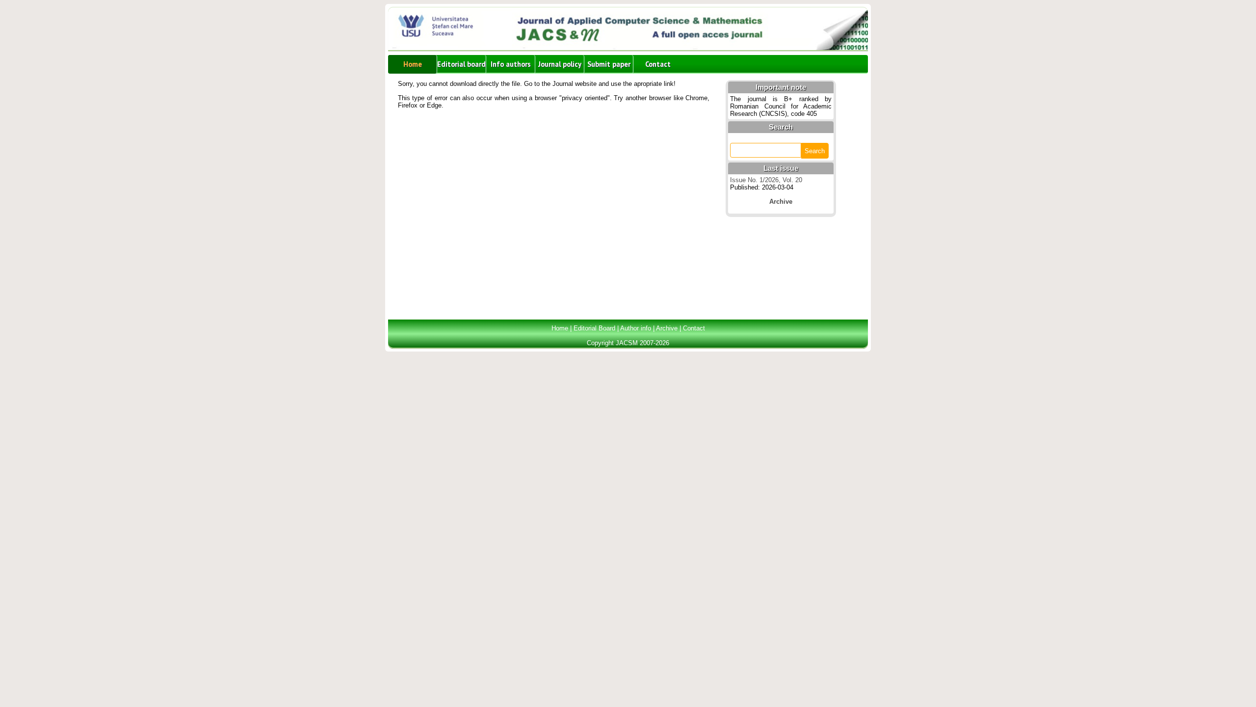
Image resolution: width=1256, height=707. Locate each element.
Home (412, 64)
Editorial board (461, 64)
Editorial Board (594, 328)
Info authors (511, 64)
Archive (667, 328)
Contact (658, 64)
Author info (635, 328)
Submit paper (608, 64)
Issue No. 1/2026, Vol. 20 (766, 180)
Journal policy (559, 64)
